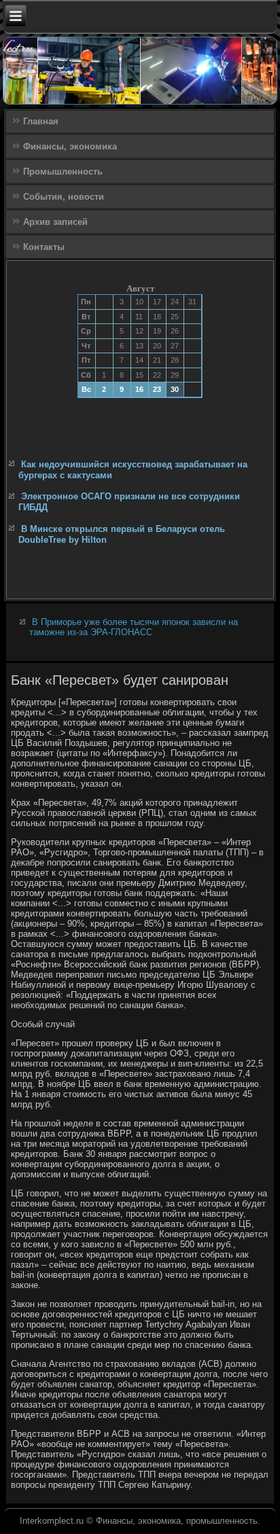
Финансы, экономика (70, 146)
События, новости (63, 197)
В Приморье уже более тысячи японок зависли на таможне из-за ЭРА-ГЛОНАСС (133, 627)
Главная (40, 121)
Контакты (44, 247)
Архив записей (55, 222)
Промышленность (63, 171)
